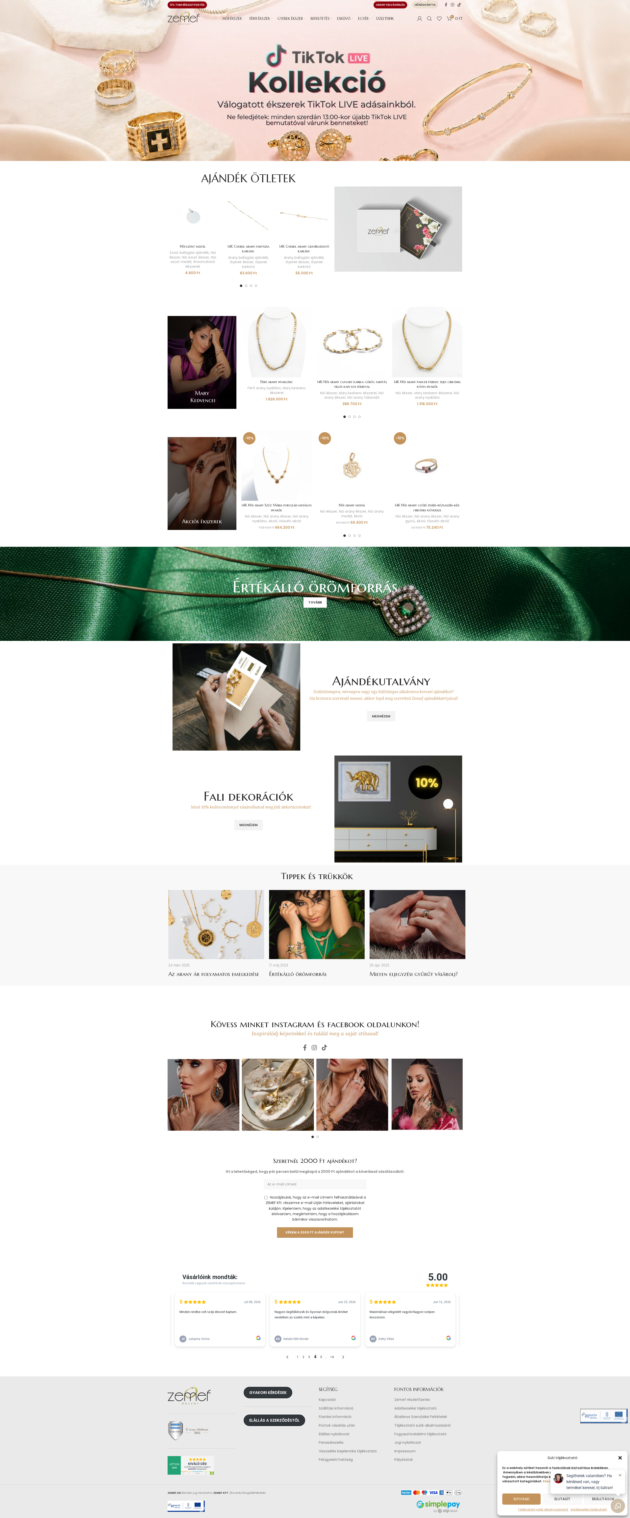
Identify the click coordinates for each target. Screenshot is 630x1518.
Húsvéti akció (290, 521)
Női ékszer (328, 393)
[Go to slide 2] (246, 286)
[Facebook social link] (446, 5)
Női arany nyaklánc (437, 395)
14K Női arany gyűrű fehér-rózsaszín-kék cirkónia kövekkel (427, 507)
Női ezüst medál (192, 246)
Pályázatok (403, 1460)
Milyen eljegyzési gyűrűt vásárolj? (414, 974)
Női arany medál (352, 505)
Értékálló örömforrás (298, 974)
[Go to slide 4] (256, 286)
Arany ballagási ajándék (248, 257)
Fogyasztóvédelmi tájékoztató (420, 1434)
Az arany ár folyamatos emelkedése (213, 974)
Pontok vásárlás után (337, 1425)
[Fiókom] (420, 19)
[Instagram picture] (204, 1095)
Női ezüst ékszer (195, 257)
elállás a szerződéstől (274, 1420)
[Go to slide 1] (241, 286)
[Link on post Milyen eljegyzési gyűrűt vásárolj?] (417, 924)
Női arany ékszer (277, 516)
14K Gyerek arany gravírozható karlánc (304, 249)
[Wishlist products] (439, 19)
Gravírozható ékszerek (200, 264)
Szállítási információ (336, 1408)
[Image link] (398, 228)
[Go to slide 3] (251, 286)
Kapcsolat (327, 1399)
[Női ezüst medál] (193, 216)
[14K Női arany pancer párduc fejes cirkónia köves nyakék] (427, 342)
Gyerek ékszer (241, 262)
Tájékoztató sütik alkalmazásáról (543, 1509)
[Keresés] (429, 19)
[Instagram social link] (452, 5)
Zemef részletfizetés (412, 1399)
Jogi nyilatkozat (407, 1442)
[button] (620, 1457)
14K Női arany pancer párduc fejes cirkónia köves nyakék (427, 384)
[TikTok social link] (459, 5)
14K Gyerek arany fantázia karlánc (248, 249)
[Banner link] (202, 362)
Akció (273, 521)
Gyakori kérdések (268, 1392)
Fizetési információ (335, 1417)
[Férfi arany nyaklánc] (276, 342)
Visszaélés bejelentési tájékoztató (348, 1451)
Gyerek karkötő (254, 264)
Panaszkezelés (331, 1442)
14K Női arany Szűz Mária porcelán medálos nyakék (277, 507)
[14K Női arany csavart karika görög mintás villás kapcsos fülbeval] (352, 342)
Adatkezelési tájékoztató (415, 1408)
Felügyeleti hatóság (336, 1460)
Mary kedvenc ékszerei (288, 390)
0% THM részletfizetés (187, 5)
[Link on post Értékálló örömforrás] (317, 924)
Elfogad (521, 1498)
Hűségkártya (425, 5)
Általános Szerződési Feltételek (420, 1417)
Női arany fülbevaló (363, 397)
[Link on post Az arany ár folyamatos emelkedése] (216, 924)
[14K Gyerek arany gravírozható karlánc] (304, 216)
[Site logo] (184, 18)
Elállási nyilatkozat (334, 1434)
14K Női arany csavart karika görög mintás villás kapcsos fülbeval (352, 384)
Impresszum (405, 1451)
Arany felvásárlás (390, 5)
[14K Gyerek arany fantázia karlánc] (248, 216)
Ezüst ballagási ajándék (189, 252)
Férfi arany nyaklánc (276, 382)
